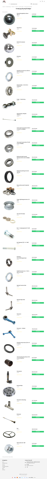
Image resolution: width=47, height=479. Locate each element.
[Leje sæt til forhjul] (9, 220)
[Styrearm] (9, 320)
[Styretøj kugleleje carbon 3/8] (9, 19)
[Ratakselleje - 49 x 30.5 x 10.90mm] (9, 91)
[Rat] (9, 434)
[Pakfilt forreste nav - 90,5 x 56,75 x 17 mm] (9, 277)
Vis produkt (38, 16)
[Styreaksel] (9, 377)
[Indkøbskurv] (42, 1)
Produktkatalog (4, 463)
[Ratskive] (9, 62)
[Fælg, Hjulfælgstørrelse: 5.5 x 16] (9, 205)
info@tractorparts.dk (29, 465)
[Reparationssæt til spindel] (9, 191)
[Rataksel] (9, 420)
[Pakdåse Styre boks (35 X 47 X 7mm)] (9, 348)
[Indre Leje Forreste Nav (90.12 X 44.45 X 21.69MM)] (9, 134)
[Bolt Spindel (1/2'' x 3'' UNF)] (9, 248)
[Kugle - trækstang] (9, 105)
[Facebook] (25, 467)
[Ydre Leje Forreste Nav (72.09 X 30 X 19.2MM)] (9, 148)
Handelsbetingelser (5, 466)
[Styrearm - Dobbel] (9, 334)
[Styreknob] (9, 33)
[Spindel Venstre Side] (9, 291)
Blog (3, 468)
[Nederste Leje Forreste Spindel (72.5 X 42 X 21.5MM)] (9, 162)
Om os (3, 464)
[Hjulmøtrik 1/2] (9, 449)
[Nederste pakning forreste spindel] (9, 177)
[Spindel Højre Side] (9, 305)
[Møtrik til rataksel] (9, 48)
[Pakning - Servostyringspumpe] (9, 262)
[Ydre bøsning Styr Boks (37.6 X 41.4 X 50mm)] (9, 363)
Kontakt (3, 465)
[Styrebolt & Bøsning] (9, 406)
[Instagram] (27, 467)
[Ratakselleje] (9, 391)
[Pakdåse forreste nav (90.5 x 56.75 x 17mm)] (9, 76)
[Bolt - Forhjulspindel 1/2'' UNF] (9, 234)
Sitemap (3, 469)
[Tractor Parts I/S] (4, 1)
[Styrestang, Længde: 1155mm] (9, 119)
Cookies (3, 467)
